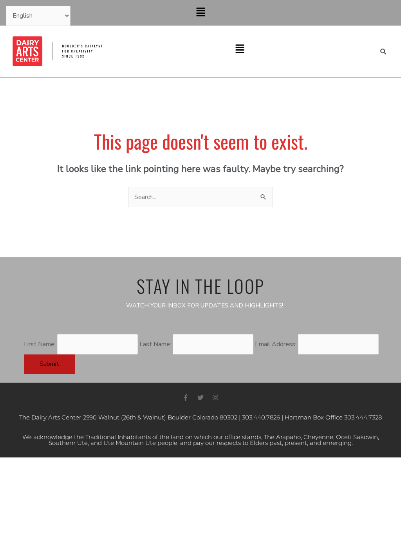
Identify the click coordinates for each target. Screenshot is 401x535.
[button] (200, 12)
